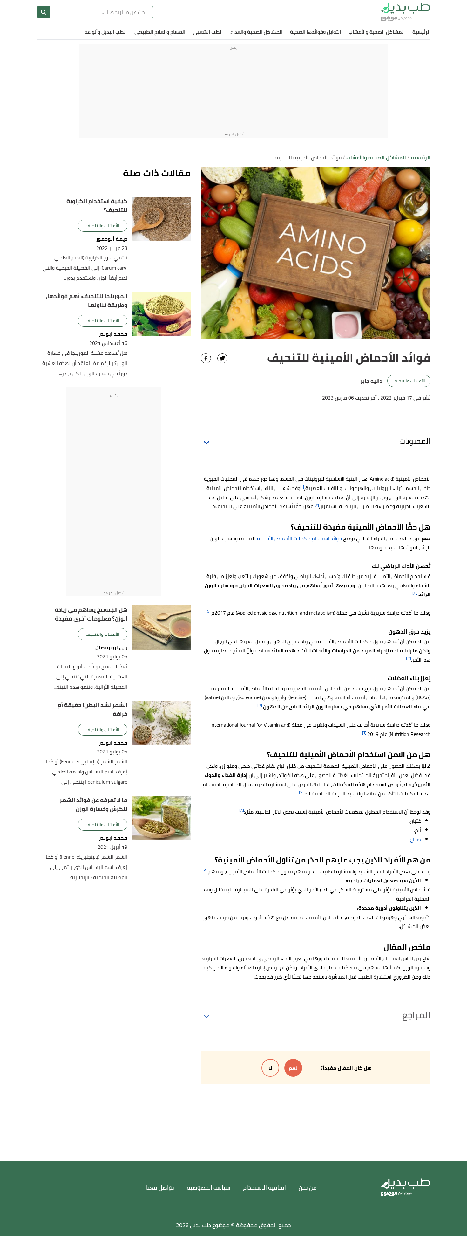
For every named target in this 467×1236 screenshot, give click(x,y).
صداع (415, 839)
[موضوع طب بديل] (405, 12)
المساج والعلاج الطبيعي (159, 32)
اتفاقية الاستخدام (264, 1187)
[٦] (364, 732)
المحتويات (414, 441)
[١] (302, 486)
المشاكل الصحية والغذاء (256, 32)
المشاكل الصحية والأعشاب (377, 32)
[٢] (317, 504)
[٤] (208, 611)
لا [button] (270, 1068)
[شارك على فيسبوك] (206, 358)
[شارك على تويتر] (222, 358)
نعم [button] (293, 1068)
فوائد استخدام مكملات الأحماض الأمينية (299, 538)
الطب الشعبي (208, 32)
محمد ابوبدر (113, 334)
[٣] (414, 592)
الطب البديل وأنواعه (106, 32)
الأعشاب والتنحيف (409, 381)
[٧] (301, 792)
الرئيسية (421, 32)
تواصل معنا (160, 1187)
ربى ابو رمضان (111, 647)
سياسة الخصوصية (208, 1187)
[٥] (259, 705)
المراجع (416, 1015)
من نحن (308, 1187)
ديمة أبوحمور (111, 239)
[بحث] (43, 12)
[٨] (241, 810)
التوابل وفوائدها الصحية (315, 32)
